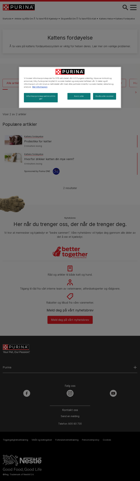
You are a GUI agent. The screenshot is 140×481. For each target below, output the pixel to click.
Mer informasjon (39, 87)
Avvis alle (79, 96)
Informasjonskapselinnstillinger (40, 97)
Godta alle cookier (104, 96)
